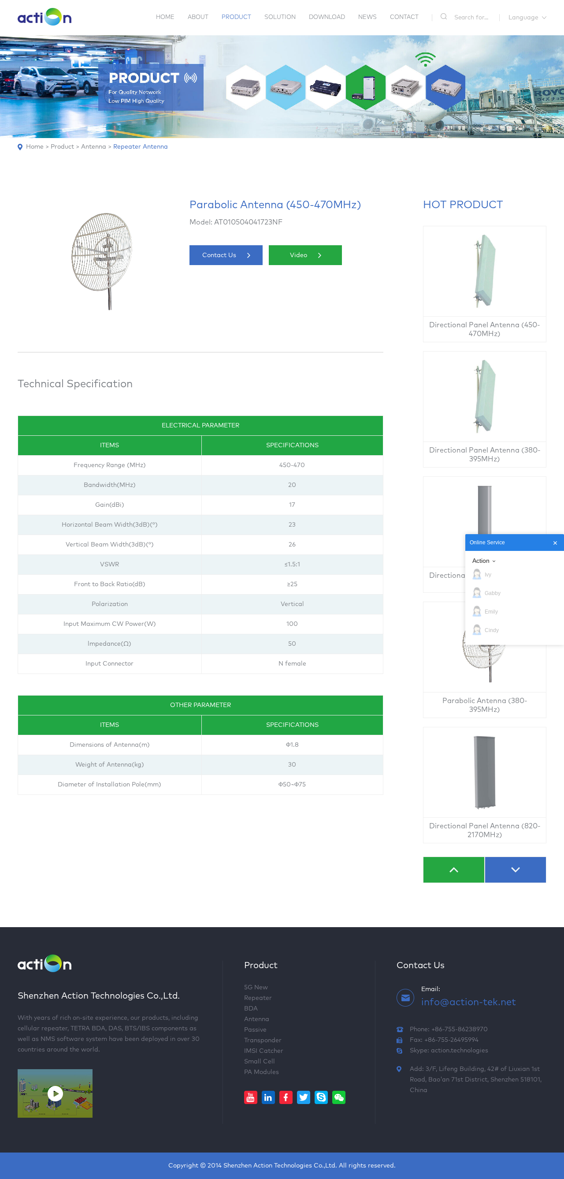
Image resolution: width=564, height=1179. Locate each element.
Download (327, 17)
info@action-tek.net (468, 1002)
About (198, 17)
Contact (404, 17)
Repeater (258, 998)
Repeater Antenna (140, 147)
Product (236, 17)
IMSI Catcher (263, 1051)
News (367, 17)
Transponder (263, 1040)
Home (165, 17)
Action (481, 560)
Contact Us (219, 255)
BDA (251, 1009)
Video (298, 255)
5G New (256, 987)
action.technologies (459, 1051)
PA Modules (261, 1072)
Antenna (93, 147)
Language (523, 18)
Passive (255, 1030)
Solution (280, 17)
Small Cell (259, 1062)
